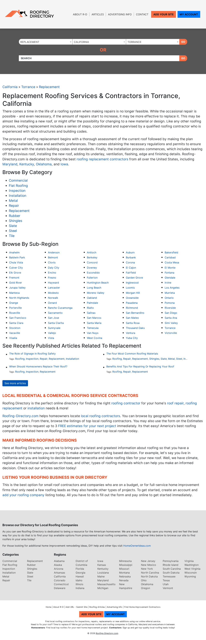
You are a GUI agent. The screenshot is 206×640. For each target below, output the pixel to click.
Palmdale (92, 302)
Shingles (15, 221)
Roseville (14, 312)
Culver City (16, 267)
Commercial (18, 180)
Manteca (14, 292)
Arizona (58, 568)
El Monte (170, 267)
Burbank (131, 257)
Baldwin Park (17, 257)
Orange (13, 302)
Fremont (14, 277)
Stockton (14, 328)
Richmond (132, 307)
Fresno (52, 277)
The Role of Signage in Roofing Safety (32, 353)
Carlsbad (170, 257)
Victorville (171, 333)
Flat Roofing (18, 186)
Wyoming (190, 576)
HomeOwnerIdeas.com (137, 545)
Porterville (15, 307)
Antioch (91, 252)
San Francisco (17, 317)
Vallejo (52, 333)
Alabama (59, 561)
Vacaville (14, 333)
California (10, 87)
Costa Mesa (172, 262)
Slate (13, 226)
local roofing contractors (100, 416)
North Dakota (149, 576)
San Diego (171, 312)
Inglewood (132, 282)
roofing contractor (125, 403)
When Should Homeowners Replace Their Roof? (38, 366)
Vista (51, 338)
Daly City (53, 267)
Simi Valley (171, 323)
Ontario (169, 297)
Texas (166, 580)
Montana (124, 572)
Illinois (79, 584)
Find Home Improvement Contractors (142, 607)
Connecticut (61, 584)
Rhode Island (170, 564)
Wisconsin (190, 572)
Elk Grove (15, 272)
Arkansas (59, 572)
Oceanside (132, 297)
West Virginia (192, 568)
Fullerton (92, 277)
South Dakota (171, 572)
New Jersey (148, 561)
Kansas (101, 564)
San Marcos (94, 317)
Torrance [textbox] (134, 42)
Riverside (170, 307)
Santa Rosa (133, 323)
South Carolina (172, 568)
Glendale (170, 277)
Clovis (52, 262)
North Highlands (19, 297)
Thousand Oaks (135, 328)
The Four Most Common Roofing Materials (132, 353)
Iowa (64, 164)
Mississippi (125, 564)
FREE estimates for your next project (87, 426)
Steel (13, 231)
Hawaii (80, 576)
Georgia (80, 572)
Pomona (170, 302)
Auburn (130, 252)
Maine (101, 576)
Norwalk (53, 297)
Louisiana (103, 572)
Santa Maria (94, 323)
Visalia (13, 338)
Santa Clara (16, 323)
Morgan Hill (133, 292)
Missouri (124, 568)
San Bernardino (135, 312)
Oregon (145, 588)
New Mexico (148, 564)
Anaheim (14, 252)
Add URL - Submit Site (76, 607)
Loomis (130, 287)
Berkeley (92, 257)
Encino (52, 272)
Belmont (53, 257)
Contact (142, 14)
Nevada (123, 580)
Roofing (20, 358)
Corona (130, 262)
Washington (191, 564)
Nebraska (125, 576)
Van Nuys (92, 333)
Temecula (92, 328)
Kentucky (26, 164)
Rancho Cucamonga (60, 307)
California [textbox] (81, 42)
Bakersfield (171, 252)
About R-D (80, 14)
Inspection (17, 191)
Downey (92, 267)
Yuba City (132, 338)
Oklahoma (44, 164)
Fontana (169, 272)
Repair (14, 206)
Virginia (189, 561)
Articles (98, 14)
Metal (13, 201)
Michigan (102, 588)
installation (36, 408)
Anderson (54, 252)
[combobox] (45, 42)
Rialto (90, 307)
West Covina (94, 338)
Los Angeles (172, 287)
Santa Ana (171, 317)
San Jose (53, 317)
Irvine (168, 282)
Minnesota (125, 561)
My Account (189, 14)
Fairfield (131, 272)
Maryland (9, 164)
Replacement (49, 87)
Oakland (92, 297)
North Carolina (150, 572)
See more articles (15, 383)
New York (147, 568)
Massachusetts (106, 584)
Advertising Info (120, 14)
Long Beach (94, 287)
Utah (166, 584)
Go (183, 41)
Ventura (130, 333)
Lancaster (54, 287)
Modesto (53, 292)
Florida (80, 568)
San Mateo (132, 317)
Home (48, 607)
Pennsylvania (170, 561)
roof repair (175, 403)
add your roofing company (23, 495)
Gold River (15, 282)
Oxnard (52, 302)
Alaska (58, 564)
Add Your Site (163, 14)
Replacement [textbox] (29, 42)
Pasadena (132, 302)
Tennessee (169, 576)
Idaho (79, 580)
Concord (92, 262)
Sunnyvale (54, 328)
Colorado (59, 580)
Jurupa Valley (17, 287)
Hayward (53, 282)
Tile (11, 236)
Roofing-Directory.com (20, 416)
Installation (17, 196)
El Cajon (131, 267)
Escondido (93, 272)
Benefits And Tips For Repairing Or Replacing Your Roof (140, 366)
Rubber (14, 216)
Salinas (91, 312)
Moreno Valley (95, 292)
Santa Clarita (56, 323)
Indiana (80, 588)
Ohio (144, 580)
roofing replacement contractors (102, 159)
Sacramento (55, 312)
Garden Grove (134, 277)
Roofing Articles (97, 607)
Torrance (28, 87)
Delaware (59, 588)
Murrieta (170, 292)
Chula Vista (16, 262)
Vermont (168, 588)
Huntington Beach (98, 282)
